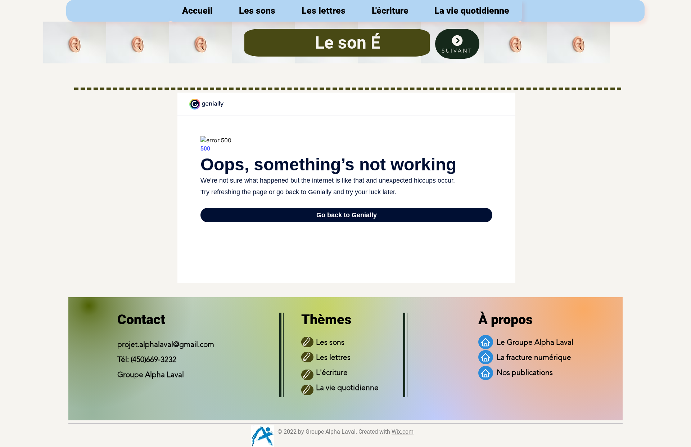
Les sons (330, 342)
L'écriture (332, 372)
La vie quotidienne (347, 387)
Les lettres (333, 357)
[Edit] (307, 342)
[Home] (485, 342)
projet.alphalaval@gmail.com (165, 344)
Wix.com (403, 431)
